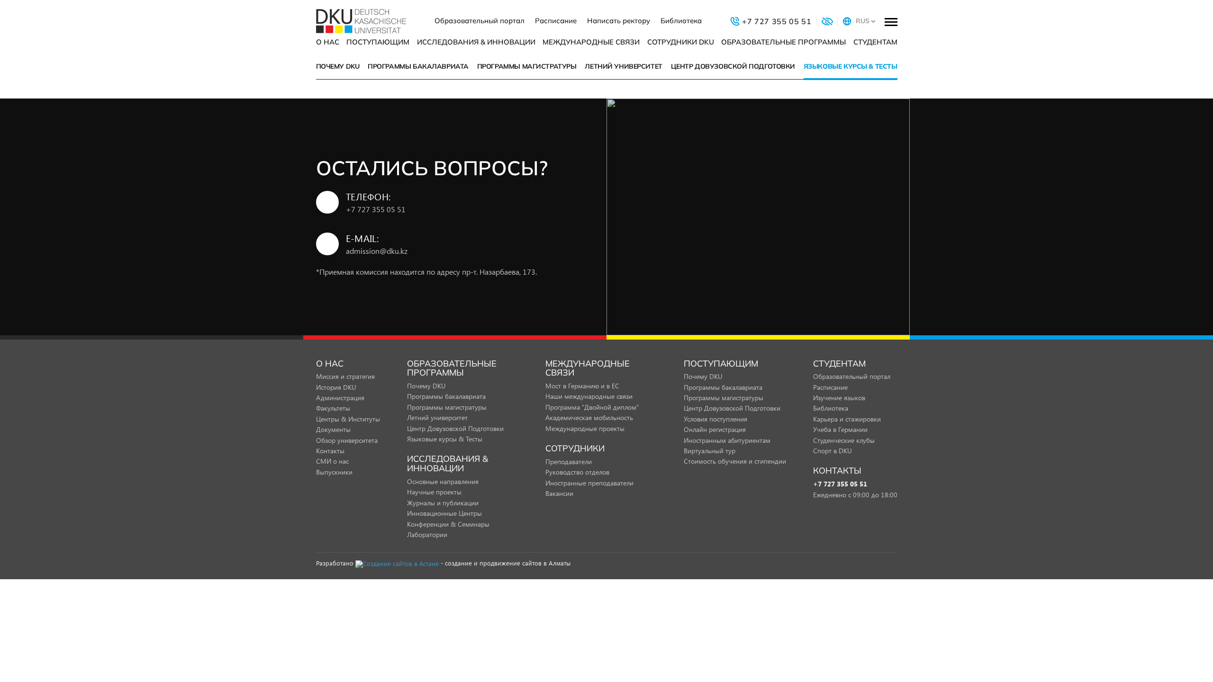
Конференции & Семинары (448, 524)
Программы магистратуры (527, 66)
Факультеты (333, 408)
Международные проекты (585, 428)
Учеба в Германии (840, 429)
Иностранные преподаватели (589, 482)
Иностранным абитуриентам (727, 440)
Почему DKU (338, 66)
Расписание (556, 20)
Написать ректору (618, 20)
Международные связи (591, 41)
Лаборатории (427, 534)
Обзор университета (347, 440)
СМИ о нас (332, 461)
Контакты (330, 450)
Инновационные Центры (444, 513)
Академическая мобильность (589, 417)
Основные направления (443, 481)
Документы (333, 429)
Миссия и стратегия (345, 376)
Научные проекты (434, 491)
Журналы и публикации (443, 502)
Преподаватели (568, 461)
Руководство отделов (577, 471)
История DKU (336, 387)
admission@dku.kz (376, 250)
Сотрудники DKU (680, 41)
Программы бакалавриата (418, 66)
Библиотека (681, 20)
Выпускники (334, 471)
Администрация (340, 397)
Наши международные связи (589, 396)
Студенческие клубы (844, 440)
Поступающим (377, 41)
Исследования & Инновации (476, 41)
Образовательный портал (480, 20)
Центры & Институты (348, 418)
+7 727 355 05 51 (376, 209)
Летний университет (623, 66)
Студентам (875, 41)
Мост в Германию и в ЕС (582, 385)
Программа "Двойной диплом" (592, 407)
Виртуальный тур (709, 450)
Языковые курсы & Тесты (850, 66)
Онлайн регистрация (715, 429)
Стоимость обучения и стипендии (735, 461)
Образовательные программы (783, 41)
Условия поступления (715, 418)
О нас (327, 41)
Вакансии (559, 493)
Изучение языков (839, 397)
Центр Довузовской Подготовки (733, 66)
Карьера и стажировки (847, 418)
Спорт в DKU (832, 450)
